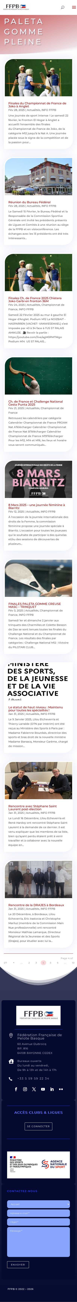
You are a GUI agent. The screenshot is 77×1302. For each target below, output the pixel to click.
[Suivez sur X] (34, 1089)
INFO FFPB (48, 110)
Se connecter (38, 1126)
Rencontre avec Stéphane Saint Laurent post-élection (32, 807)
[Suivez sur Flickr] (61, 1089)
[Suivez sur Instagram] (25, 1089)
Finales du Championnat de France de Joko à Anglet (37, 105)
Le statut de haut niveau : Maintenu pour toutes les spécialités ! (35, 709)
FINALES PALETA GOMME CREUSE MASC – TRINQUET (34, 605)
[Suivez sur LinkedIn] (52, 1089)
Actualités (33, 110)
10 (73, 962)
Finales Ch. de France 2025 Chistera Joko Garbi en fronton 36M (35, 299)
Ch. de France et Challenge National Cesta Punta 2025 (35, 403)
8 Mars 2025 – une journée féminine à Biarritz (36, 506)
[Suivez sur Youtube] (43, 1089)
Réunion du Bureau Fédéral (29, 202)
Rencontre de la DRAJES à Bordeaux (36, 905)
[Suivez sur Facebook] (16, 1089)
